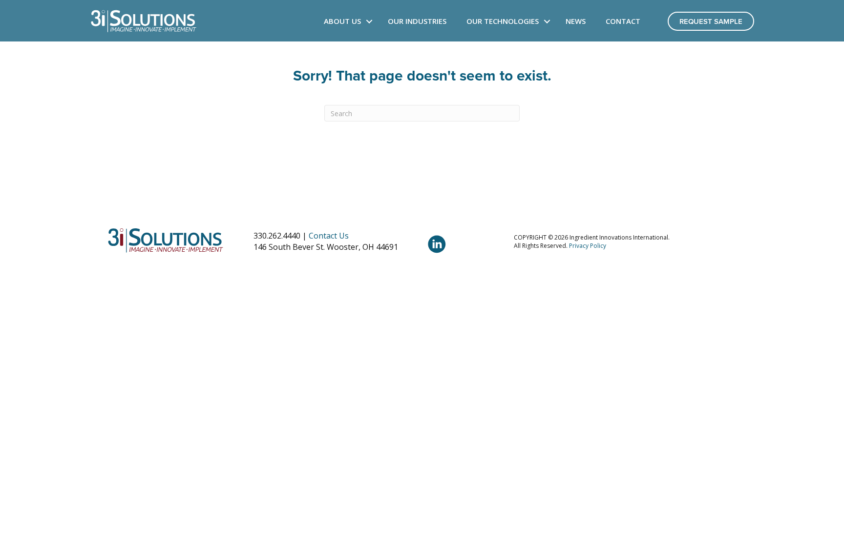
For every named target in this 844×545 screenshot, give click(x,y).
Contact (623, 21)
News (576, 21)
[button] (369, 21)
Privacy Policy (587, 246)
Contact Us (329, 235)
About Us (342, 21)
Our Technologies (502, 21)
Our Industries (417, 21)
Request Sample (710, 21)
